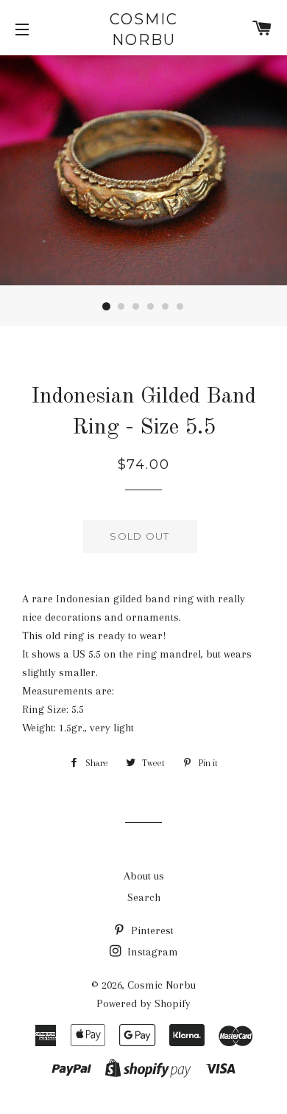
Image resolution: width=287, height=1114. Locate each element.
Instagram (151, 951)
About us (144, 876)
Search (143, 897)
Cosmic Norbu (144, 29)
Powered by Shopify (143, 1003)
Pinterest (151, 930)
